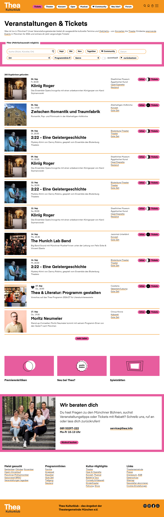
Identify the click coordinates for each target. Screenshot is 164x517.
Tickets (37, 6)
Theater (49, 6)
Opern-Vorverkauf (12, 471)
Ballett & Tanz (92, 477)
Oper (73, 6)
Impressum (132, 474)
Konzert (62, 6)
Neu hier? (115, 6)
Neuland (115, 87)
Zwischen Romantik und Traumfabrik (65, 111)
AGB (140, 474)
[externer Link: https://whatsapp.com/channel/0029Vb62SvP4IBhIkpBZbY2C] (158, 505)
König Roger (42, 85)
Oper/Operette (118, 84)
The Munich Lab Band (51, 240)
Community (100, 6)
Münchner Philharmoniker (16, 474)
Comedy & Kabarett (95, 480)
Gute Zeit (115, 110)
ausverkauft (112, 58)
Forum (128, 6)
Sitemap (130, 480)
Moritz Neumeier (46, 318)
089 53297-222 (69, 428)
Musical (84, 6)
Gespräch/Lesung (119, 288)
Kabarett (115, 314)
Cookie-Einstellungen (137, 485)
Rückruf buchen (69, 442)
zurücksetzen (130, 57)
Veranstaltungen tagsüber (16, 480)
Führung (90, 485)
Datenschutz (132, 477)
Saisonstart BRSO (12, 477)
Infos (141, 79)
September (9, 469)
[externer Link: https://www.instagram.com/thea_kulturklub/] (149, 505)
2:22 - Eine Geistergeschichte (58, 137)
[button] (145, 6)
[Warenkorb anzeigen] (152, 6)
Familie (48, 469)
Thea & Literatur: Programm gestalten (66, 292)
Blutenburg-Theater (120, 130)
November (29, 469)
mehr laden (82, 338)
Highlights (104, 31)
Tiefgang (49, 480)
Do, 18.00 (39, 287)
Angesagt (49, 471)
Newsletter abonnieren (137, 483)
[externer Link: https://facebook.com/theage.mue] (153, 505)
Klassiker (49, 474)
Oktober (19, 469)
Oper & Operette (93, 471)
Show (97, 485)
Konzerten (120, 31)
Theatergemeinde (135, 469)
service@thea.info (121, 428)
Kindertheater (92, 483)
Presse (130, 471)
